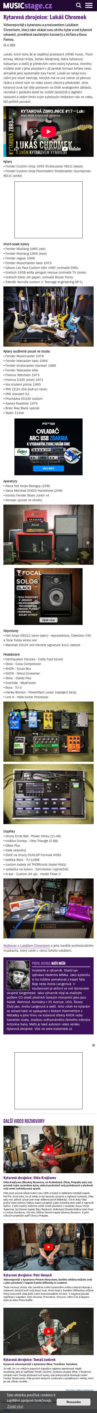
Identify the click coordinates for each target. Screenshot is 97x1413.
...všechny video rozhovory (79, 1390)
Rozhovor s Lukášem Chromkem (26, 945)
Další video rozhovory (24, 1120)
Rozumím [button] (74, 1402)
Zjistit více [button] (15, 1406)
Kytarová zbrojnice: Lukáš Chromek (44, 17)
